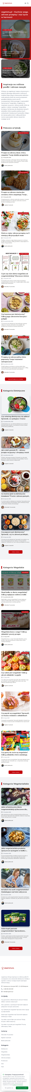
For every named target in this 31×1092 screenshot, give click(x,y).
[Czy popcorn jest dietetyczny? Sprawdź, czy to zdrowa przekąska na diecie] (15, 522)
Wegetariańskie (5, 1055)
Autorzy (4, 1031)
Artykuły (4, 996)
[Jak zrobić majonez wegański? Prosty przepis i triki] (15, 29)
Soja (2, 1066)
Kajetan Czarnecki (9, 430)
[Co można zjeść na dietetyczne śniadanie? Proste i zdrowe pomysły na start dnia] (15, 481)
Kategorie (4, 1045)
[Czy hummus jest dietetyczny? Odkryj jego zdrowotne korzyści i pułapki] (15, 302)
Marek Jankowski (9, 820)
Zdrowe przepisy (5, 1057)
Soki (2, 1063)
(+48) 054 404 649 (8, 989)
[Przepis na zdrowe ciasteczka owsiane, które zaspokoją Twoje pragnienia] (15, 180)
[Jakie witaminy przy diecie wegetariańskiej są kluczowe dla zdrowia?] (15, 796)
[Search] (28, 3)
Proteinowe (4, 1060)
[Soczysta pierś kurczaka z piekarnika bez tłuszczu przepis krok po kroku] (15, 49)
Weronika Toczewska (10, 507)
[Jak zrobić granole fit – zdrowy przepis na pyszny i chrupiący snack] (15, 442)
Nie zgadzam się (9, 1087)
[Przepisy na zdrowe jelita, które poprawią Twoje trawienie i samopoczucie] (15, 345)
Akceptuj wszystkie (22, 1087)
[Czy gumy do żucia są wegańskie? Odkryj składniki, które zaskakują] (15, 740)
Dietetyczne (4, 1049)
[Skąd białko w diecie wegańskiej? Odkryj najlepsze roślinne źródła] (15, 580)
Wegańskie (4, 1052)
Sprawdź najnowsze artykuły (15, 379)
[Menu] (25, 3)
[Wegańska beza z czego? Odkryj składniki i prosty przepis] (15, 620)
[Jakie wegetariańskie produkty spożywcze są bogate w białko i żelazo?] (15, 836)
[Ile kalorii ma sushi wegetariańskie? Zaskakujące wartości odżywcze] (15, 878)
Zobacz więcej (15, 552)
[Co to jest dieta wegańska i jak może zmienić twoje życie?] (15, 68)
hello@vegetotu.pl (8, 991)
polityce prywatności (18, 1084)
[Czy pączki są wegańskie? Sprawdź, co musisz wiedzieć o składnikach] (15, 701)
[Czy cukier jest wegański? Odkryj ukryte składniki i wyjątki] (15, 661)
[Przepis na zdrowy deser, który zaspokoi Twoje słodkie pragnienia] (15, 141)
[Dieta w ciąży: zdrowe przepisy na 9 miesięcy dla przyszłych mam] (15, 221)
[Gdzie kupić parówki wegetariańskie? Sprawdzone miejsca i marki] (15, 918)
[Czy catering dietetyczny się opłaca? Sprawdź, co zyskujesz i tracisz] (15, 404)
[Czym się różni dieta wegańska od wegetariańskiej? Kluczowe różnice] (15, 262)
